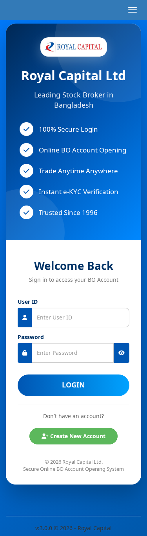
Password (31, 337)
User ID (28, 301)
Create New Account (77, 436)
